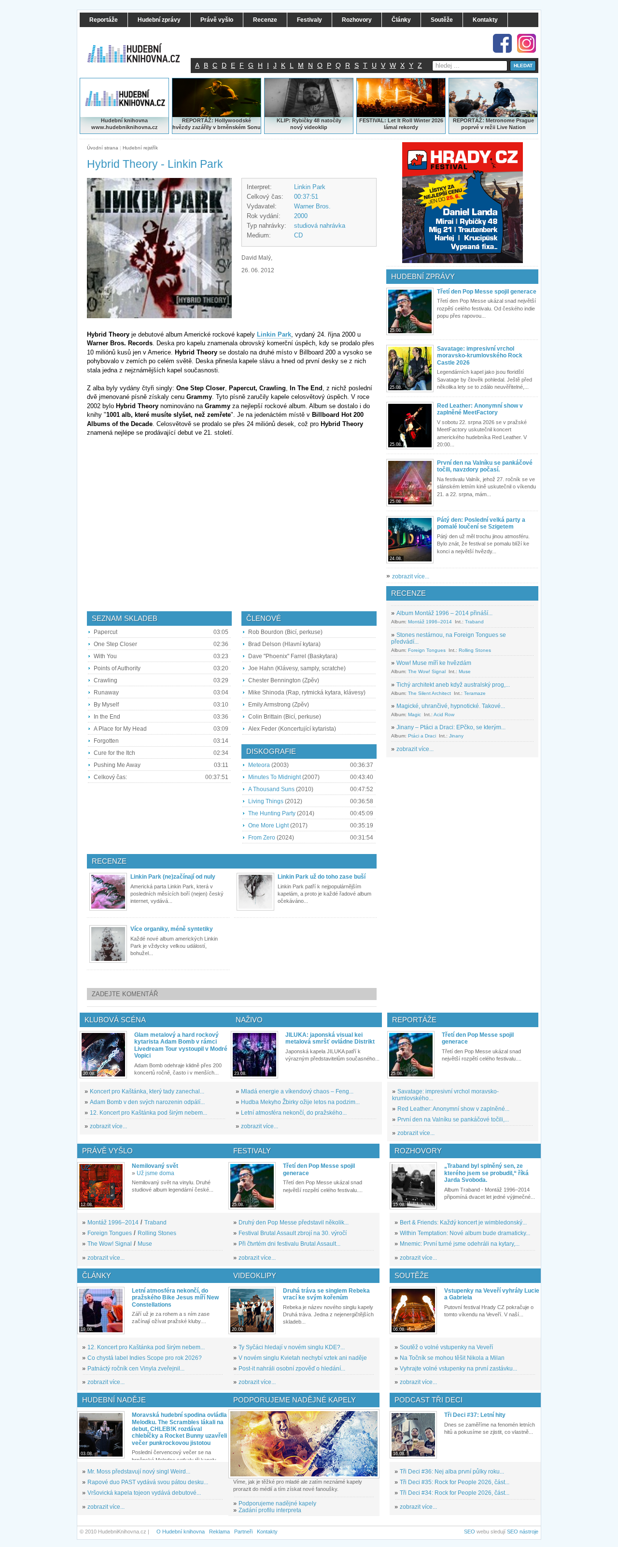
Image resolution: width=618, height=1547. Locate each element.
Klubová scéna (115, 1020)
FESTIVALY (252, 1151)
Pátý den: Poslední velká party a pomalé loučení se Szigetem (481, 523)
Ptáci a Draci (422, 735)
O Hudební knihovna (180, 1531)
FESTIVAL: (372, 120)
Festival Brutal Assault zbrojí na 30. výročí (293, 1233)
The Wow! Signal (427, 671)
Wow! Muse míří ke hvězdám (433, 663)
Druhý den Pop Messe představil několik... (294, 1222)
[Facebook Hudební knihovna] (502, 43)
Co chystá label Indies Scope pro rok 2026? (144, 1358)
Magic (414, 714)
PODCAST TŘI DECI (428, 1400)
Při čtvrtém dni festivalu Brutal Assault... (289, 1243)
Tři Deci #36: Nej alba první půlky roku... (452, 1471)
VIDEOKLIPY (254, 1275)
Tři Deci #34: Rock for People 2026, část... (454, 1492)
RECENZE (408, 593)
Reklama (219, 1531)
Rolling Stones (475, 650)
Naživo (249, 1020)
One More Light (268, 825)
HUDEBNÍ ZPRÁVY (423, 276)
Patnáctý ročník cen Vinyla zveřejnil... (135, 1368)
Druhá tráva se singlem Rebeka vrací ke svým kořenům (326, 1294)
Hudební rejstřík (140, 147)
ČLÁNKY (96, 1275)
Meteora (259, 765)
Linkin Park (309, 187)
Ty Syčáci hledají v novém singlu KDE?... (292, 1347)
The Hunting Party (271, 813)
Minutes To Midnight (274, 777)
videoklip (315, 127)
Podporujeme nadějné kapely (277, 1503)
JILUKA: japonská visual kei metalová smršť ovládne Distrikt (330, 1038)
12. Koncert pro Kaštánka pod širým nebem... (148, 1112)
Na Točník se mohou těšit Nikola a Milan (452, 1358)
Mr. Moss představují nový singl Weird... (138, 1471)
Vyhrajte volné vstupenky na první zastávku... (458, 1368)
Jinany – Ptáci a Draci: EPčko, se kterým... (451, 727)
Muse (465, 671)
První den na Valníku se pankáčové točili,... (453, 1119)
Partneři (243, 1531)
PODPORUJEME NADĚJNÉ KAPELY (294, 1400)
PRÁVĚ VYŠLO (107, 1151)
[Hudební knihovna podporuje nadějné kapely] (304, 1443)
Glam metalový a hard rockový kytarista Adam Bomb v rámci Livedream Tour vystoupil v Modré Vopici (180, 1045)
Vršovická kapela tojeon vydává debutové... (144, 1492)
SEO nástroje (522, 1531)
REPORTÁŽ (467, 120)
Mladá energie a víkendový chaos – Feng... (297, 1091)
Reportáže (414, 1020)
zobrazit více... (410, 576)
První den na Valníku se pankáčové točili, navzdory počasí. (485, 466)
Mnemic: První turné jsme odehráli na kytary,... (460, 1243)
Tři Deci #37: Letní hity (475, 1415)
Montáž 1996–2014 (430, 621)
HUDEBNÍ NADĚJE (114, 1400)
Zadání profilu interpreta (270, 1510)
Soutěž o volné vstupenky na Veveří (446, 1347)
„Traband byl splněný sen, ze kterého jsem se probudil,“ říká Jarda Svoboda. (486, 1173)
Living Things (265, 801)
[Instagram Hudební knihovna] (526, 43)
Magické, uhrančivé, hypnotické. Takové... (450, 706)
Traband (474, 621)
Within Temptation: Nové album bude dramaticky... (465, 1233)
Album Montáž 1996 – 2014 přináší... (444, 613)
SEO (469, 1531)
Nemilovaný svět (155, 1166)
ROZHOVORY (418, 1151)
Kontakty (267, 1531)
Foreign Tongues (427, 650)
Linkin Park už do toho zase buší (321, 876)
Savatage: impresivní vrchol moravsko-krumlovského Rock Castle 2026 (479, 355)
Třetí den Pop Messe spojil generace (486, 291)
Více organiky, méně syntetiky (171, 929)
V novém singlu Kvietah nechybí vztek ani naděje (303, 1358)
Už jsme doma (155, 1173)
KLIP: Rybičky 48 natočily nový (309, 124)
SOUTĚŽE (411, 1275)
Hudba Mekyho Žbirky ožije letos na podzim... (300, 1102)
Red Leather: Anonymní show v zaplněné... (453, 1108)
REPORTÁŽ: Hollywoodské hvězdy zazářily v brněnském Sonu (216, 124)
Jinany (456, 735)
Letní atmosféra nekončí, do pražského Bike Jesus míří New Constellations (175, 1297)
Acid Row (444, 714)
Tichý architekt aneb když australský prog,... (453, 684)
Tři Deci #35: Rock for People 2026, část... (454, 1482)
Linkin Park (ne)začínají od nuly (172, 876)
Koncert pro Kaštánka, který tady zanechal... (147, 1091)
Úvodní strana (102, 147)
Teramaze (475, 693)
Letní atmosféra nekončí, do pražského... (294, 1112)
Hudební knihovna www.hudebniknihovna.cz (124, 124)
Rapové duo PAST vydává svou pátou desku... (147, 1482)
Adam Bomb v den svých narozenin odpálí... (147, 1102)
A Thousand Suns (271, 789)
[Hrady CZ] (462, 202)
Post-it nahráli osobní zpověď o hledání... (292, 1368)
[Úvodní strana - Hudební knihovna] (140, 47)
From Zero (261, 837)
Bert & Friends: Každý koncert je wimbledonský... (463, 1222)
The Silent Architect (429, 693)
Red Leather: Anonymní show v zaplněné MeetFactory (480, 409)
